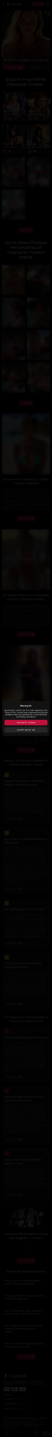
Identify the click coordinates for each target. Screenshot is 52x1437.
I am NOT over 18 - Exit (26, 730)
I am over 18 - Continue (26, 722)
